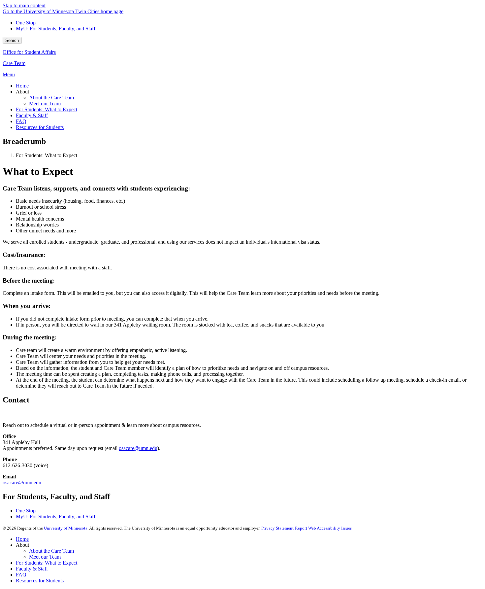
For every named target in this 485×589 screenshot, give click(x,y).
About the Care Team (51, 551)
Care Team (14, 63)
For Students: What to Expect (46, 563)
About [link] (22, 91)
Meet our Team (45, 557)
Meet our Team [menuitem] (45, 103)
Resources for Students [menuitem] (40, 127)
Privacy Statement (277, 528)
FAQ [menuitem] (21, 121)
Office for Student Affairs (29, 52)
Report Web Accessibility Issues (323, 528)
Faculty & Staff (32, 569)
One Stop (26, 22)
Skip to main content (24, 5)
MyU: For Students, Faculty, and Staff (55, 28)
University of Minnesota (65, 528)
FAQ (21, 574)
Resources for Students (40, 580)
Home (22, 539)
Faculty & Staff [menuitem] (32, 115)
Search (12, 40)
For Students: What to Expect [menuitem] (46, 109)
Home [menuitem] (22, 85)
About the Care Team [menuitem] (51, 97)
